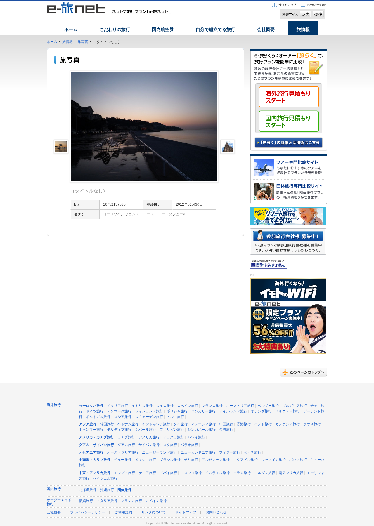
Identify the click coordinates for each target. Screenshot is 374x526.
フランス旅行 (212, 406)
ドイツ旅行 (94, 411)
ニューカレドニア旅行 (198, 452)
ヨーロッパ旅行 (91, 406)
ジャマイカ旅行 (273, 460)
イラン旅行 (242, 473)
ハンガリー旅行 (203, 411)
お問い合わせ (216, 512)
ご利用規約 (123, 512)
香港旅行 (244, 424)
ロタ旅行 (170, 445)
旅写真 (83, 42)
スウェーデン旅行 (149, 417)
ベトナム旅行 (127, 424)
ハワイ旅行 (196, 437)
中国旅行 (226, 424)
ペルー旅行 (122, 460)
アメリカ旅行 (149, 437)
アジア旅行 (87, 424)
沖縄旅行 (107, 490)
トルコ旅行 (175, 417)
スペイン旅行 (187, 406)
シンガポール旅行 (202, 430)
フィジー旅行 (229, 452)
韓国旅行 (107, 424)
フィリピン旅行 (172, 430)
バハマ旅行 (298, 460)
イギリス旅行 (142, 406)
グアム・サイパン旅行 (96, 445)
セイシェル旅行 (105, 478)
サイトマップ (185, 512)
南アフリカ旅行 (291, 473)
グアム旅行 (126, 445)
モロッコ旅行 (191, 473)
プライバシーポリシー (87, 512)
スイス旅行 (165, 406)
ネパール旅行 (145, 430)
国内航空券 (163, 29)
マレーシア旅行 (203, 424)
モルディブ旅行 (119, 430)
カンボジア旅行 (287, 424)
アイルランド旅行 (233, 411)
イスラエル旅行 (217, 473)
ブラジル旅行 (170, 460)
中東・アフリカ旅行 (94, 473)
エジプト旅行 (124, 473)
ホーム (70, 29)
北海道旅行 (87, 490)
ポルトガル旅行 (98, 417)
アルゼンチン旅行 (216, 460)
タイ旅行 (181, 424)
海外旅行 (54, 405)
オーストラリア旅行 (122, 452)
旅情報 (303, 29)
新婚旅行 (86, 501)
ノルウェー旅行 (287, 411)
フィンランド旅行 (149, 411)
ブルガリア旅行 (294, 406)
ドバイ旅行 (168, 473)
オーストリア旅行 (240, 406)
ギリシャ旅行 (177, 411)
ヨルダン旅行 (264, 473)
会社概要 (266, 29)
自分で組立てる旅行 (215, 29)
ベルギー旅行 (268, 406)
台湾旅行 (226, 430)
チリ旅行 (191, 460)
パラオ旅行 (189, 445)
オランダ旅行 (261, 411)
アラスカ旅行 (173, 437)
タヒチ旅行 (252, 452)
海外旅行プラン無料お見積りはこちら (289, 98)
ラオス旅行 (312, 424)
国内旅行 (54, 489)
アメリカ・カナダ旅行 (96, 437)
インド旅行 (263, 424)
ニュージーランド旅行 (159, 452)
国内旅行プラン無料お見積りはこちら (289, 121)
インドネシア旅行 (156, 424)
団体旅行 (124, 490)
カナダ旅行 (126, 437)
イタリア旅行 (117, 406)
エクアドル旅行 (245, 460)
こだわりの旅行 (114, 29)
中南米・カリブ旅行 (94, 460)
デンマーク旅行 (119, 411)
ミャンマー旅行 (91, 430)
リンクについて (153, 512)
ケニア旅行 (147, 473)
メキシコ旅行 (145, 460)
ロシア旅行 (122, 417)
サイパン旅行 (149, 445)
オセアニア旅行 (91, 452)
